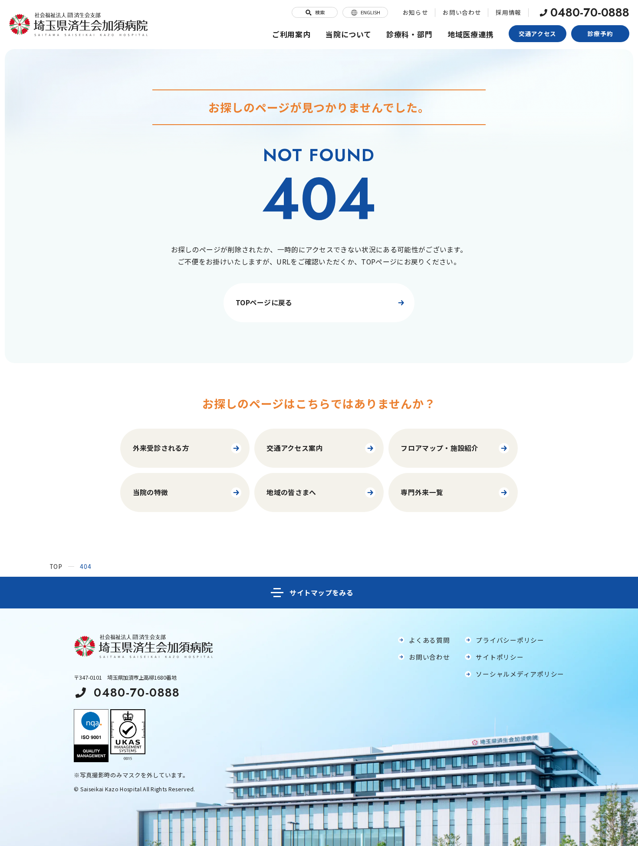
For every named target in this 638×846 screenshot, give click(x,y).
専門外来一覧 (422, 492)
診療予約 (600, 33)
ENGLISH (370, 12)
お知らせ (415, 12)
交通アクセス (537, 33)
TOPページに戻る (264, 302)
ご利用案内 (291, 34)
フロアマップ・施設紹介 (439, 448)
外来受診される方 (161, 448)
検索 (320, 12)
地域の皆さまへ (291, 492)
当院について (349, 34)
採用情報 (508, 12)
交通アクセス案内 (294, 448)
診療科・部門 (409, 34)
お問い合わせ (462, 12)
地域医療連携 (470, 34)
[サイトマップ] (319, 592)
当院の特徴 (150, 492)
